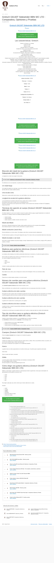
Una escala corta (15, 416)
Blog (42, 5)
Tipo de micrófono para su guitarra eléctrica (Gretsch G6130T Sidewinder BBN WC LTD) (25, 433)
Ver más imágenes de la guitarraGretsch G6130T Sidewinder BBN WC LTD (27, 35)
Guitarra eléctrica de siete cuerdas (18, 429)
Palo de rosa (14, 425)
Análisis (48, 5)
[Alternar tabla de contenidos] (43, 405)
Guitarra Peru (13, 6)
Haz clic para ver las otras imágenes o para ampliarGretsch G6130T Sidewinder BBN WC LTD (27, 140)
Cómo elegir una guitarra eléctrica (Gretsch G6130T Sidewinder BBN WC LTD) (23, 439)
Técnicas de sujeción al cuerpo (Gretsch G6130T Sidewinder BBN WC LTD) (23, 419)
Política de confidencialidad (43, 524)
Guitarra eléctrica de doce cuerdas (18, 431)
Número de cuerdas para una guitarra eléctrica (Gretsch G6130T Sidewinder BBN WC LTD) (26, 428)
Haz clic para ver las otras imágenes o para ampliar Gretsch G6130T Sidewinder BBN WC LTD (28, 411)
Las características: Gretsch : (15, 409)
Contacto (50, 524)
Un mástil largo (14, 415)
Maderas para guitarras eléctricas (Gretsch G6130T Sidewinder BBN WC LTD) (23, 424)
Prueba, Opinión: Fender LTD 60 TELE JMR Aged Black (12, 446)
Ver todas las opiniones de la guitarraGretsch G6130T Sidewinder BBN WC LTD (27, 126)
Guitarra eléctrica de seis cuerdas (18, 430)
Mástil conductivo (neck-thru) (17, 421)
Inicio (39, 5)
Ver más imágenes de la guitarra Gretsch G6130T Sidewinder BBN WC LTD (25, 440)
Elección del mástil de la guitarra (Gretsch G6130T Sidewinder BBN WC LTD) (23, 414)
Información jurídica (34, 524)
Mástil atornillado (15, 420)
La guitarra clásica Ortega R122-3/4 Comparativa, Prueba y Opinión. (14, 445)
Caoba (13, 426)
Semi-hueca (14, 435)
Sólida (13, 438)
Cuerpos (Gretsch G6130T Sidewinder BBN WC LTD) (19, 434)
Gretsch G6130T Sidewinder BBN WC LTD (27, 25)
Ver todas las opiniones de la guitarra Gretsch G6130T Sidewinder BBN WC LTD (25, 410)
